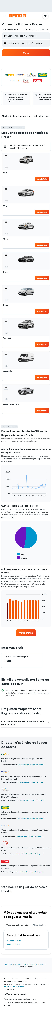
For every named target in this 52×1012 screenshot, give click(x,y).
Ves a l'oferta (42, 179)
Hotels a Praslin (13, 944)
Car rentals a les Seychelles (34, 964)
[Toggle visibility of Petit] (20, 554)
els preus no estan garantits (14, 986)
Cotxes (18, 964)
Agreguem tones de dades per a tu (20, 999)
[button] (4, 16)
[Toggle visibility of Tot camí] (22, 557)
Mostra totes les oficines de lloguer (30, 765)
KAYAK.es (8, 964)
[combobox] (11, 29)
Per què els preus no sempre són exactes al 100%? (24, 1004)
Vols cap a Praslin (14, 940)
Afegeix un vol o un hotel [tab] (17, 925)
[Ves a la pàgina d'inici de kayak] (17, 15)
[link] (26, 632)
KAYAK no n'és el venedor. (16, 994)
